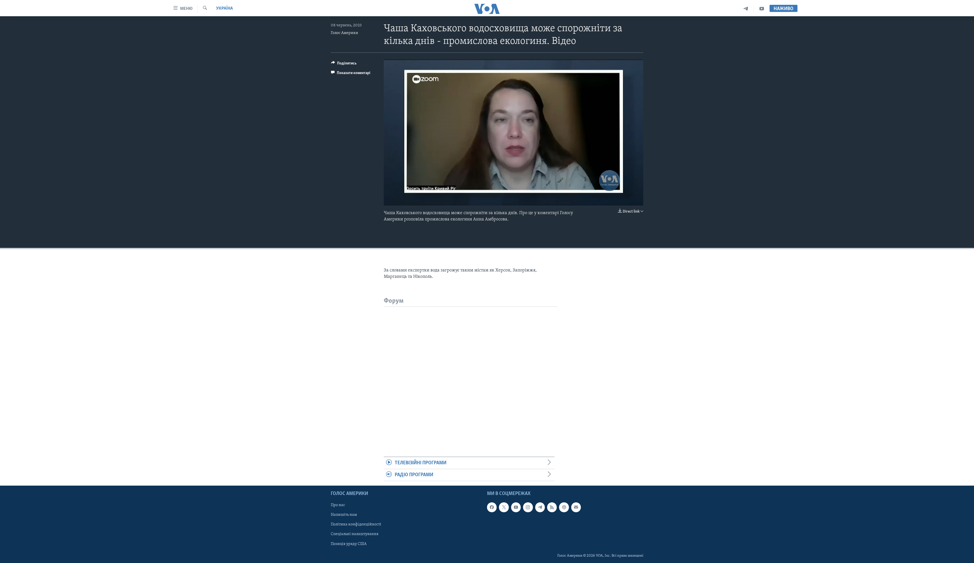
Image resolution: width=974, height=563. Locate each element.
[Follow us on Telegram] (540, 507)
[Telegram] (746, 9)
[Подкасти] (564, 507)
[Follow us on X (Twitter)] (504, 507)
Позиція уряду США (349, 544)
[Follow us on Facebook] (492, 507)
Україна (224, 8)
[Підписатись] (576, 507)
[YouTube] (762, 9)
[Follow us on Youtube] (516, 507)
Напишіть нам (344, 515)
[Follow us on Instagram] (528, 507)
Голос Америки (344, 33)
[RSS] (552, 507)
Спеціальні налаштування (354, 534)
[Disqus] (471, 370)
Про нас (338, 505)
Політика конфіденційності (356, 525)
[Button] (344, 64)
